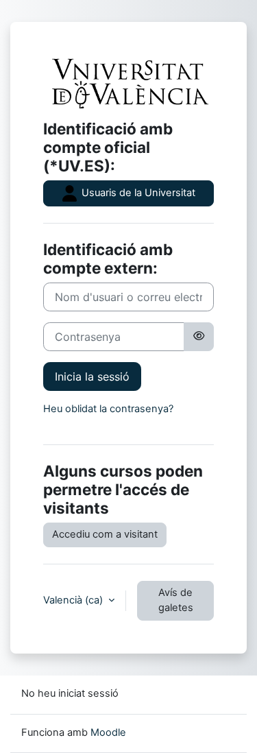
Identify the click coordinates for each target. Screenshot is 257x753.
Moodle (108, 732)
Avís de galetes (175, 600)
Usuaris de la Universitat (137, 193)
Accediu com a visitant (105, 534)
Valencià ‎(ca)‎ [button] (74, 600)
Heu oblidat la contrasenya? (108, 409)
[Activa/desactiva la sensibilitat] (199, 336)
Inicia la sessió (92, 376)
